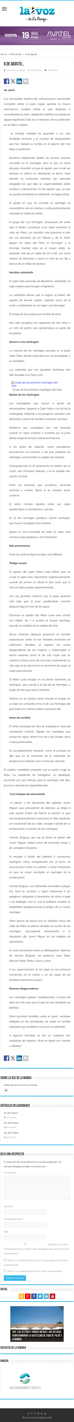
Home (3, 54)
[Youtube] (52, 1296)
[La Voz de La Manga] (37, 13)
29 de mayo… (12, 1132)
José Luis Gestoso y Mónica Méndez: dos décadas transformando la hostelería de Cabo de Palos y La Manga (37, 1336)
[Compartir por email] (25, 81)
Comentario (10, 1172)
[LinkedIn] (46, 1296)
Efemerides (16, 54)
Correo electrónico (14, 1219)
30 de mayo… (12, 1122)
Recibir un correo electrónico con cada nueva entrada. (34, 1271)
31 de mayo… (11, 1112)
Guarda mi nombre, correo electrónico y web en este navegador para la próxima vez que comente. (36, 1249)
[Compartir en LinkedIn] (19, 81)
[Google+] (27, 1296)
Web (6, 1231)
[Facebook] (34, 1296)
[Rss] (21, 1296)
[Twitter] (40, 1296)
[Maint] (37, 35)
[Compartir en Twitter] (13, 81)
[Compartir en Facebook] (6, 81)
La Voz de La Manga (16, 70)
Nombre (9, 1206)
